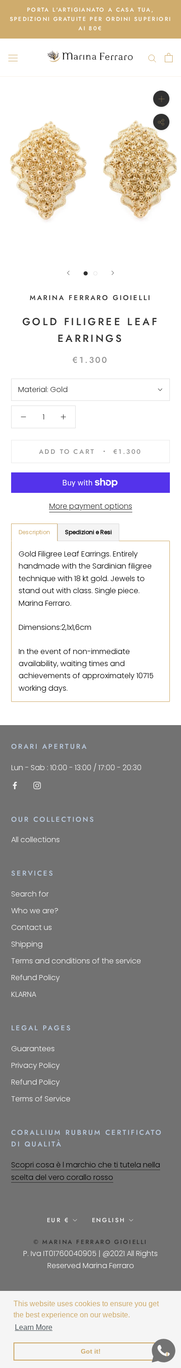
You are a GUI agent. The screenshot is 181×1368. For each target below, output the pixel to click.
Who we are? (34, 910)
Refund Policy (35, 977)
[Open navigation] (13, 57)
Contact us (31, 927)
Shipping (27, 944)
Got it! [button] (91, 1351)
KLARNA (23, 994)
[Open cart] (169, 57)
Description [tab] (34, 532)
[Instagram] (37, 785)
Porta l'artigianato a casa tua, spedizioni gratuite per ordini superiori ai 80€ (91, 19)
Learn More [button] (33, 1327)
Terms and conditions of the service (76, 961)
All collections (35, 839)
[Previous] (68, 273)
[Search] (152, 57)
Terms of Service (41, 1098)
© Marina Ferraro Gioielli (90, 1241)
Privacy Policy (35, 1065)
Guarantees (33, 1048)
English (109, 1220)
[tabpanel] (90, 621)
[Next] (112, 273)
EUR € (58, 1220)
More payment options (90, 506)
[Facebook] (15, 785)
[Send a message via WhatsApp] (163, 1350)
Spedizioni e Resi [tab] (88, 532)
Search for (30, 894)
